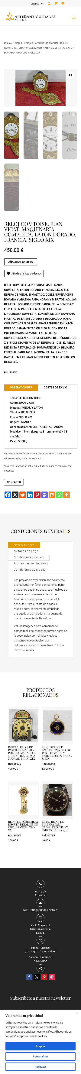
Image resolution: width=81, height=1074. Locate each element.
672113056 (40, 895)
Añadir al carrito (20, 261)
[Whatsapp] (59, 495)
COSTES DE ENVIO (55, 387)
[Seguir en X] (37, 977)
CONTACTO (14, 482)
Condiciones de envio (29, 557)
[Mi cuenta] (49, 3)
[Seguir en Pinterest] (44, 977)
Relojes (17, 42)
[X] (15, 495)
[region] (40, 1042)
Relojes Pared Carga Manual (41, 42)
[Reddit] (22, 495)
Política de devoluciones (31, 563)
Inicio (7, 42)
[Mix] (52, 495)
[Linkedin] (30, 495)
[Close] (77, 1013)
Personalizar (40, 1056)
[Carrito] (56, 3)
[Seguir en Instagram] (52, 977)
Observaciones (24, 545)
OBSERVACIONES (21, 387)
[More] (66, 495)
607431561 (40, 891)
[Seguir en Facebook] (29, 977)
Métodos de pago (26, 551)
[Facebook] (8, 495)
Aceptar (40, 1046)
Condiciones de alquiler (30, 569)
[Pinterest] (37, 495)
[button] (70, 75)
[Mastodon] (44, 495)
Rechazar (40, 1066)
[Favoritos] (62, 3)
